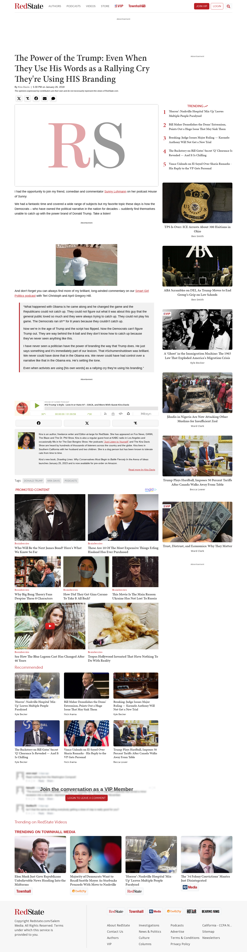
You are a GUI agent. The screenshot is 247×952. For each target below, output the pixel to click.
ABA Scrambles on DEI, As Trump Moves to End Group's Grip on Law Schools (197, 292)
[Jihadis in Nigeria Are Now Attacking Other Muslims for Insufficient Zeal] (197, 392)
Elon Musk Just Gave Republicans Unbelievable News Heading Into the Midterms (40, 880)
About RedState (118, 925)
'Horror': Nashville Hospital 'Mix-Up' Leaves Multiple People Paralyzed (35, 705)
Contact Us (115, 931)
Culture (144, 938)
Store (105, 6)
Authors (55, 6)
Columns (145, 944)
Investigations (149, 925)
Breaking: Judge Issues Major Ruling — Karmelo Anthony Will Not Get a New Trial (134, 705)
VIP (109, 944)
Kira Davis (24, 87)
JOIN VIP (201, 6)
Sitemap (208, 931)
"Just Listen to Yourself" (116, 441)
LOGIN (217, 6)
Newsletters (211, 938)
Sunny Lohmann (115, 191)
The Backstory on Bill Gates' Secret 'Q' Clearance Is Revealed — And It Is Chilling (37, 753)
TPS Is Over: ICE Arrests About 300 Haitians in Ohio (197, 229)
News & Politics (150, 931)
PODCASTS (71, 480)
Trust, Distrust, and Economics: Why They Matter (197, 546)
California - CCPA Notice (217, 925)
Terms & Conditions (185, 938)
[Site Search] (228, 6)
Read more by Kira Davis (142, 469)
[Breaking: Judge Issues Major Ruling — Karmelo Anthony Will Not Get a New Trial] (135, 685)
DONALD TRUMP (33, 480)
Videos (91, 6)
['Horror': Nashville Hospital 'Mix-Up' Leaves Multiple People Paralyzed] (37, 685)
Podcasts (74, 6)
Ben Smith (197, 236)
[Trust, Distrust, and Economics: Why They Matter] (197, 522)
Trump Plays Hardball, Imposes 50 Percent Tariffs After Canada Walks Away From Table (135, 753)
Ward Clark (197, 426)
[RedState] (29, 6)
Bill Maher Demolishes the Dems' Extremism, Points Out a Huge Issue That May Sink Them (85, 705)
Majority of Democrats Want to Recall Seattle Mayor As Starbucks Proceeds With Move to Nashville (93, 880)
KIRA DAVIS (53, 480)
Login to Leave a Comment (87, 797)
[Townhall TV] (137, 6)
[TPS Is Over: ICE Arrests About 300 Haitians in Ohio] (197, 202)
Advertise (177, 931)
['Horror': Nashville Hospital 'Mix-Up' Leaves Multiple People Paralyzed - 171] (151, 854)
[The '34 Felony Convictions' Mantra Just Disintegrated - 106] (206, 854)
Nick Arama (70, 714)
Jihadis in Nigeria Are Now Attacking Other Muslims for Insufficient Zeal (197, 418)
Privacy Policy (180, 944)
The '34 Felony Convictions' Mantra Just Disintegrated (205, 878)
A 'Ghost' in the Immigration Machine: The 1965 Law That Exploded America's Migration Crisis (197, 355)
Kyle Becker (21, 714)
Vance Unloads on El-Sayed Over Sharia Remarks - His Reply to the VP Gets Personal (85, 753)
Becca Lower (120, 762)
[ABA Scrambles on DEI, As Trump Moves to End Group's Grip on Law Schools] (197, 266)
